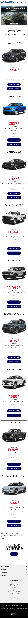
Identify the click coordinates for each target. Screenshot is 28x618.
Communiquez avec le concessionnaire (10, 537)
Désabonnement (23, 608)
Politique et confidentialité (14, 608)
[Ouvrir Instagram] (13, 598)
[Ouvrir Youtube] (15, 598)
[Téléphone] (17, 2)
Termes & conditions (4, 608)
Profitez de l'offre (14, 84)
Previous (2, 15)
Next (25, 15)
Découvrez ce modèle (14, 88)
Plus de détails (14, 78)
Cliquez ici (14, 553)
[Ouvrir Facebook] (10, 598)
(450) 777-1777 (15, 590)
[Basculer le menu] (25, 2)
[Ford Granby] (8, 2)
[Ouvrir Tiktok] (18, 598)
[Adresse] (21, 2)
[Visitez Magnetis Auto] (14, 614)
